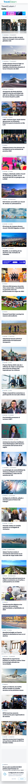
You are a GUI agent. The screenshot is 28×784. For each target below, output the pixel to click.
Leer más (14, 779)
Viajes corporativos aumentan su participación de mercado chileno (14, 394)
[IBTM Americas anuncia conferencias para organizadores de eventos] (14, 702)
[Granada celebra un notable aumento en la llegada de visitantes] (14, 515)
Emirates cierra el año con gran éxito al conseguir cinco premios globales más (13, 39)
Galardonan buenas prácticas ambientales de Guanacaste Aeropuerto (12, 340)
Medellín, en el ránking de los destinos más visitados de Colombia (12, 252)
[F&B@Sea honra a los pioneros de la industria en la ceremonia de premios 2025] (14, 136)
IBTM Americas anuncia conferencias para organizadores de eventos (13, 715)
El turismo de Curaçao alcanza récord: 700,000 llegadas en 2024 (13, 227)
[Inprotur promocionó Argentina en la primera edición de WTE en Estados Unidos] (14, 728)
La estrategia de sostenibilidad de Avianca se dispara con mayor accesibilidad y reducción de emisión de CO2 (14, 472)
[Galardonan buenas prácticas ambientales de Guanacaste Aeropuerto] (14, 328)
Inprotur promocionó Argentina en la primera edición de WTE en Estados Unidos (13, 741)
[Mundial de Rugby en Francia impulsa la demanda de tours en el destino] (14, 621)
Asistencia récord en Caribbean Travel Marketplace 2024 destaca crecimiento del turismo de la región (13, 444)
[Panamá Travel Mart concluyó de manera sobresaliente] (14, 303)
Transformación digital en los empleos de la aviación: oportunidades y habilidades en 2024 (13, 607)
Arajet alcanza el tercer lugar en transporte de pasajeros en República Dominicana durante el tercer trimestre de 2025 (14, 66)
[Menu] (1, 1)
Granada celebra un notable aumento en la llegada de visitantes (12, 527)
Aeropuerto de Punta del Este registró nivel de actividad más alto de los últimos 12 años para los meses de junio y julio (13, 94)
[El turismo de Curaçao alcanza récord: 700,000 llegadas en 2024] (14, 215)
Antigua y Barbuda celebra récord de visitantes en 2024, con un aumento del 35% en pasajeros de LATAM (14, 176)
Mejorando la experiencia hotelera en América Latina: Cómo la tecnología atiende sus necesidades (14, 661)
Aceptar (22, 779)
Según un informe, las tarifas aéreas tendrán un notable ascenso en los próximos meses (13, 688)
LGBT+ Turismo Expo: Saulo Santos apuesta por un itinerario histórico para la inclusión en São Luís (14, 122)
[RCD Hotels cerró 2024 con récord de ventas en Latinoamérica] (14, 191)
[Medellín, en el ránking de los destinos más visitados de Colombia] (14, 240)
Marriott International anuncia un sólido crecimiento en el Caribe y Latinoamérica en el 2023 (14, 580)
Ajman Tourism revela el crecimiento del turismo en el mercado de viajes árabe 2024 (12, 553)
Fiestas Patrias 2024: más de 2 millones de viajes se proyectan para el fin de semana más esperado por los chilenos (13, 367)
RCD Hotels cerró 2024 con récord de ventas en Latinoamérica (14, 203)
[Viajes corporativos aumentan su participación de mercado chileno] (14, 382)
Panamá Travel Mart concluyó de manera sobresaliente (13, 315)
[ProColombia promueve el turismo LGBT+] (14, 406)
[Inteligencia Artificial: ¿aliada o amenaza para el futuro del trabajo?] (14, 487)
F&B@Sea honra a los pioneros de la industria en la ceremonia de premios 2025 (14, 149)
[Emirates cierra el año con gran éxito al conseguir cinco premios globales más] (14, 26)
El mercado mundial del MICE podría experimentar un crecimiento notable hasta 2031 (13, 768)
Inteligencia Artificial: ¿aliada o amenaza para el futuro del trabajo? (13, 500)
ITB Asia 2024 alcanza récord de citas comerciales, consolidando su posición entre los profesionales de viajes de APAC (13, 288)
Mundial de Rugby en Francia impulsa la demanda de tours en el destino (14, 634)
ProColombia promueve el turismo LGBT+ (11, 418)
